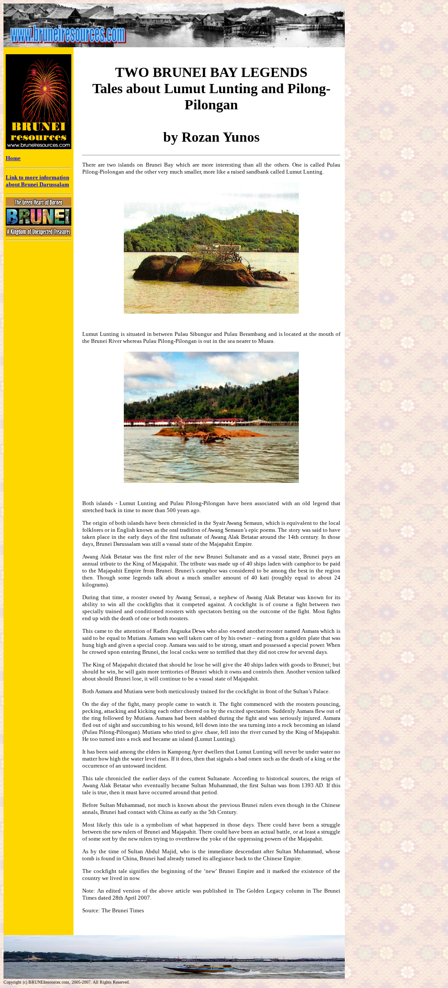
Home (13, 158)
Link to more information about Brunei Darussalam (37, 181)
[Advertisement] (382, 186)
